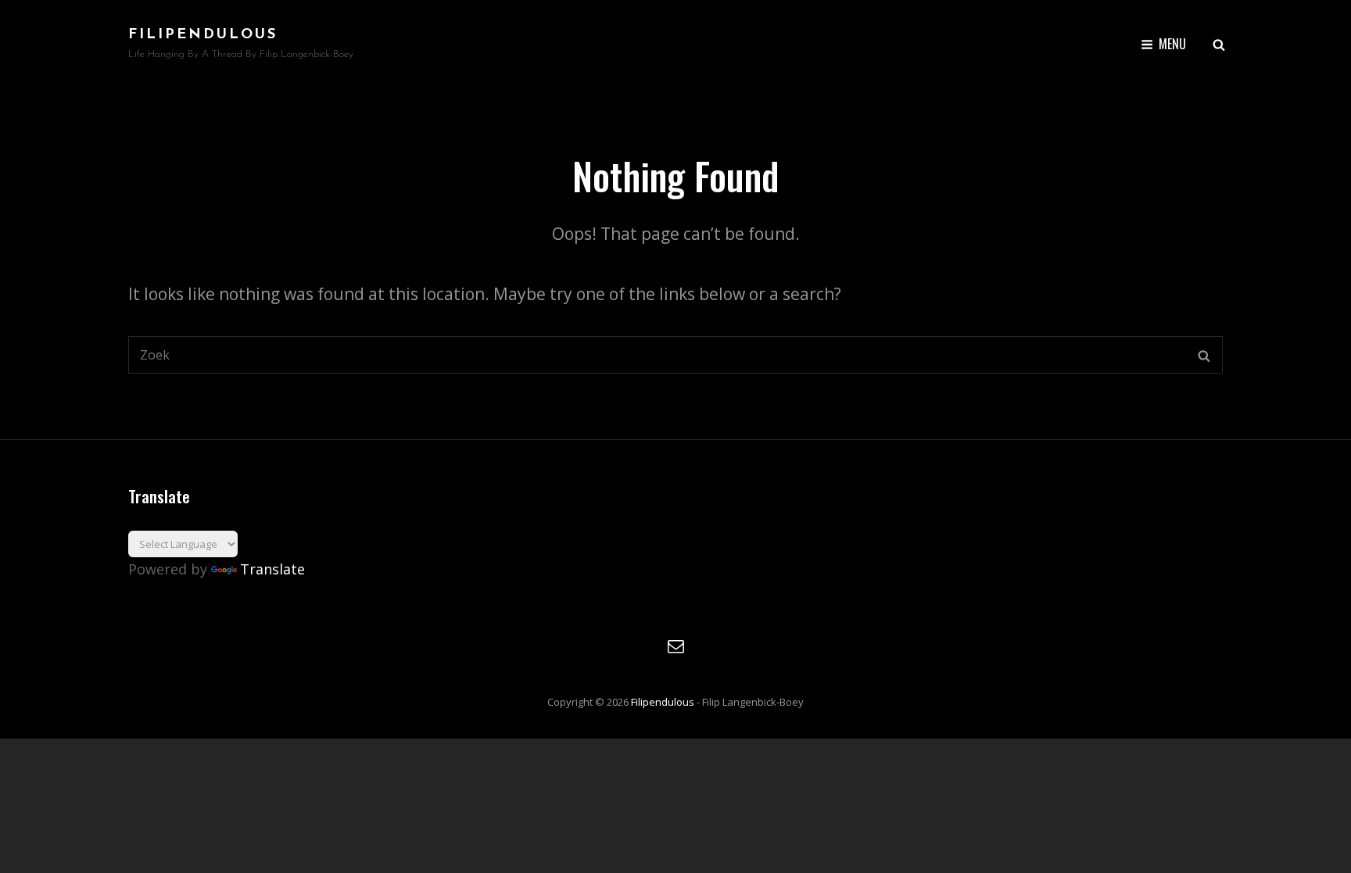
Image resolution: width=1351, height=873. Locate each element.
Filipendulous (203, 35)
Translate (272, 569)
